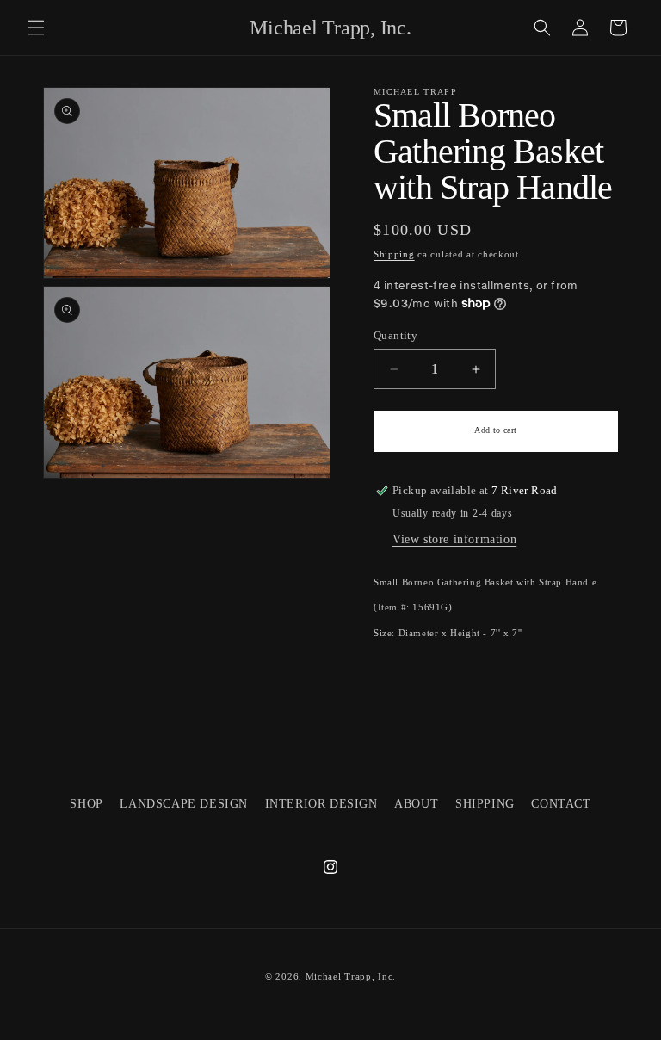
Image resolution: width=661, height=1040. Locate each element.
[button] (36, 27)
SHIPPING (485, 803)
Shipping (394, 254)
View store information (454, 539)
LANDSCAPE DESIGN (184, 803)
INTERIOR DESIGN (321, 803)
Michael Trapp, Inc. (351, 976)
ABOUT (416, 803)
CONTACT (560, 803)
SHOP (86, 803)
